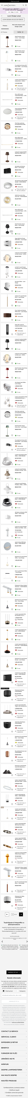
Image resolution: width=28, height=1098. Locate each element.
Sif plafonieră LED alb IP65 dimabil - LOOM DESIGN (21, 181)
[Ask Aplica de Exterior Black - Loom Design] (14, 171)
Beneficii (5, 1048)
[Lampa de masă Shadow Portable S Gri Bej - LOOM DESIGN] (14, 474)
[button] (12, 46)
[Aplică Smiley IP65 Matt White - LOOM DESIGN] (14, 547)
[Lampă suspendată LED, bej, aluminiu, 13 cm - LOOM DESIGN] (14, 620)
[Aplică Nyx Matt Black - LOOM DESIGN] (14, 727)
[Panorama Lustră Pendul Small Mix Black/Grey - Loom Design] (14, 770)
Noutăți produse (8, 1081)
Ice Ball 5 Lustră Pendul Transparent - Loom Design (21, 267)
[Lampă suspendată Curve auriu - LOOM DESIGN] (14, 634)
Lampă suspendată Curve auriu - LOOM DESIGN (20, 630)
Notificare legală (14, 1090)
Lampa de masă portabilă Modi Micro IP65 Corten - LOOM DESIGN (21, 152)
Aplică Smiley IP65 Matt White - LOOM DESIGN (20, 542)
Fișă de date (20, 71)
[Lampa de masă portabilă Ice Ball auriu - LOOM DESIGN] (14, 358)
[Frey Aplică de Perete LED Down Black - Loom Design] (14, 445)
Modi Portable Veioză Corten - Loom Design (20, 37)
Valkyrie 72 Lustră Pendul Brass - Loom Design (20, 296)
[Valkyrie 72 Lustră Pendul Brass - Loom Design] (14, 300)
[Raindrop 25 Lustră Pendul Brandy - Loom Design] (14, 663)
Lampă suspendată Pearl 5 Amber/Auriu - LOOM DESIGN (21, 80)
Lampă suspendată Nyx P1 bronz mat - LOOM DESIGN (21, 644)
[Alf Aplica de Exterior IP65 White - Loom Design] (14, 517)
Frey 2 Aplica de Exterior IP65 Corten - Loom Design (21, 311)
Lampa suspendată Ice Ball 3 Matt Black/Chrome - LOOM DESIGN (21, 397)
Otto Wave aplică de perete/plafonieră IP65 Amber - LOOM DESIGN (20, 123)
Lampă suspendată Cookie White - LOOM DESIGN (21, 455)
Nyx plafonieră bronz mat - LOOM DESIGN (21, 751)
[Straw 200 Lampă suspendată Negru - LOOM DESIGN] (14, 99)
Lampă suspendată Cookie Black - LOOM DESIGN (21, 498)
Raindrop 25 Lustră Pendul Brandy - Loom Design (21, 659)
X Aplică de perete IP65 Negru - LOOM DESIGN (20, 673)
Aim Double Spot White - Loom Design (20, 383)
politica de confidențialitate (18, 1022)
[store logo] (10, 5)
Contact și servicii (9, 1031)
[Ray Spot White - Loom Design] (14, 286)
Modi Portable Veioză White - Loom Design (20, 51)
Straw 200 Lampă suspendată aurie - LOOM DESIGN (21, 138)
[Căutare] (23, 5)
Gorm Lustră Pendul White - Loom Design (21, 571)
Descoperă (20, 10)
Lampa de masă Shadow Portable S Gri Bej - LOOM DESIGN (21, 469)
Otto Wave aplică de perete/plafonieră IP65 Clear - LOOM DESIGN (20, 412)
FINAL (13, 12)
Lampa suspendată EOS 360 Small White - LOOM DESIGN (20, 780)
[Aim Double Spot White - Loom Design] (14, 387)
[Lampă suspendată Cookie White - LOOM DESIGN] (14, 459)
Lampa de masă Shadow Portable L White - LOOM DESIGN (20, 484)
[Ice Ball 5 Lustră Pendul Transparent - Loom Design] (14, 272)
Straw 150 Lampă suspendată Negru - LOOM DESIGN (21, 210)
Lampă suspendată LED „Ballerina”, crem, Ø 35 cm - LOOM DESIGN (21, 809)
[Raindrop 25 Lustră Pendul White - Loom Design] (14, 561)
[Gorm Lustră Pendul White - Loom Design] (14, 576)
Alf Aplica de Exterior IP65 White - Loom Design (21, 513)
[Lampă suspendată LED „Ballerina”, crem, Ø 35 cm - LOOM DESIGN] (14, 814)
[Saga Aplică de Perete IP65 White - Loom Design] (14, 243)
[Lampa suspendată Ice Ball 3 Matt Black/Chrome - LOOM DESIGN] (14, 402)
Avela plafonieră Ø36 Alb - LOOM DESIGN (21, 109)
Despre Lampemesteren (11, 1070)
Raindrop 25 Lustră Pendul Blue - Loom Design (21, 600)
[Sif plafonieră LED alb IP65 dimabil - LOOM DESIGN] (14, 185)
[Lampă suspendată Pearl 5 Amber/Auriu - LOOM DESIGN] (14, 84)
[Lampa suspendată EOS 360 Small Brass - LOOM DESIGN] (14, 843)
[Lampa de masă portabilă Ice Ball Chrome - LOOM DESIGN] (14, 257)
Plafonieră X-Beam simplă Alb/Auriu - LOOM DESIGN (21, 868)
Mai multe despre (9, 1075)
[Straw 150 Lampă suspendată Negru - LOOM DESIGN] (14, 214)
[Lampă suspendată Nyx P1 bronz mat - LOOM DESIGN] (14, 649)
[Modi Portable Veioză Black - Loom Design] (14, 229)
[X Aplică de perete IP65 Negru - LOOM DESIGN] (14, 679)
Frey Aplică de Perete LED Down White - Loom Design (21, 66)
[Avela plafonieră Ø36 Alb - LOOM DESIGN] (14, 113)
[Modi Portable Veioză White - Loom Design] (14, 55)
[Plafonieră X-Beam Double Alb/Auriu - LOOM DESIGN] (14, 590)
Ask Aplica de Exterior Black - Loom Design (20, 167)
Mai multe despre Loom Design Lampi (18, 25)
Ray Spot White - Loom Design (20, 282)
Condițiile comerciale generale (14, 1092)
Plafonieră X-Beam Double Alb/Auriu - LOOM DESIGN (21, 586)
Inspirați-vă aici (13, 972)
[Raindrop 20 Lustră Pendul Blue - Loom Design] (14, 741)
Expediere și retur (9, 1042)
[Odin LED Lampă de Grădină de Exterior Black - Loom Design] (14, 329)
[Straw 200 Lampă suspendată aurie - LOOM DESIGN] (14, 142)
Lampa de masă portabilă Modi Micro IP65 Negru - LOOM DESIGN (21, 340)
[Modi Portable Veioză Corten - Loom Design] (14, 41)
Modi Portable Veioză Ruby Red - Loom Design (21, 368)
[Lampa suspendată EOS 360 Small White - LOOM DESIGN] (14, 785)
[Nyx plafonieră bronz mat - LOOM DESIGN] (14, 756)
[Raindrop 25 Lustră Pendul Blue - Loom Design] (14, 604)
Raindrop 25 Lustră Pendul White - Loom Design (21, 557)
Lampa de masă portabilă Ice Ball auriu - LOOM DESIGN (21, 354)
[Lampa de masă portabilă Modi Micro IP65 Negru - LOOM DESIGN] (14, 344)
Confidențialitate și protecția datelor (14, 1087)
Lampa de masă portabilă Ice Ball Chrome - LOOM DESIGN (21, 253)
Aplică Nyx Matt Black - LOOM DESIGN (20, 722)
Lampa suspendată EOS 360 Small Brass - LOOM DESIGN (20, 838)
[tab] (14, 1031)
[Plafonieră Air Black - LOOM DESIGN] (14, 695)
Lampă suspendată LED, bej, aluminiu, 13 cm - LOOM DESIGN (20, 614)
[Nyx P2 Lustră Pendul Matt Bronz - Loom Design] (14, 886)
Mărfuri (5, 1064)
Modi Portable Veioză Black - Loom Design (20, 224)
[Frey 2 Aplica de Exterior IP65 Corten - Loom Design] (14, 315)
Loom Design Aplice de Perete (13, 19)
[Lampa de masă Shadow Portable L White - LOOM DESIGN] (14, 488)
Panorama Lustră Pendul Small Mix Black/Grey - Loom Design (20, 766)
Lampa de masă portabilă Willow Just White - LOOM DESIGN (21, 527)
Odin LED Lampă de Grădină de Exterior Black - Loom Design (21, 325)
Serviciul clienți (8, 1037)
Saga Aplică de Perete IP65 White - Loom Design (21, 239)
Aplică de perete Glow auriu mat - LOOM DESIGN (21, 196)
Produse (5, 25)
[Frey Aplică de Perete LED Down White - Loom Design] (14, 70)
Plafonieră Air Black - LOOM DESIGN (20, 690)
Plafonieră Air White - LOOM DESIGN (20, 897)
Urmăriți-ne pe (7, 1059)
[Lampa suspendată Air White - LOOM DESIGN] (14, 799)
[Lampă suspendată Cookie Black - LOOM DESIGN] (14, 502)
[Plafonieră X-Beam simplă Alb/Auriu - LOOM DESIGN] (14, 872)
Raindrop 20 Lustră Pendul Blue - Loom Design (21, 737)
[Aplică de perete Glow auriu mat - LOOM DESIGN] (14, 200)
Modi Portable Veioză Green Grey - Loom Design (21, 426)
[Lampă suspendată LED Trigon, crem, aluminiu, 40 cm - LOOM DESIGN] (14, 711)
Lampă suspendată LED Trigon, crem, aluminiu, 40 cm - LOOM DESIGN (20, 705)
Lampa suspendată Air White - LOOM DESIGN (20, 795)
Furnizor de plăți (9, 1053)
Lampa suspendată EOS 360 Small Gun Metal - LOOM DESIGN (20, 824)
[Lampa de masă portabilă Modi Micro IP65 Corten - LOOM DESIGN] (14, 156)
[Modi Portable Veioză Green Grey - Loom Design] (14, 430)
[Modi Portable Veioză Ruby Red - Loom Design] (14, 373)
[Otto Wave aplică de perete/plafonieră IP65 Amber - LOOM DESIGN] (14, 128)
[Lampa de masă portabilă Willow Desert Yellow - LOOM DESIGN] (14, 858)
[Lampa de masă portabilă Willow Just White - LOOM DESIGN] (14, 532)
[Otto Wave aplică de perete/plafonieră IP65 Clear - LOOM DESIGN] (14, 416)
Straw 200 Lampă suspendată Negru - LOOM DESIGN (21, 95)
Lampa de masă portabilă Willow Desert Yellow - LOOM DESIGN (21, 853)
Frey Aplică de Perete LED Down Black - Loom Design (21, 440)
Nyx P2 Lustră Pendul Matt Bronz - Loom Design (21, 882)
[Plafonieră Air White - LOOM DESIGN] (14, 903)
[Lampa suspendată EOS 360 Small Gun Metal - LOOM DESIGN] (14, 828)
